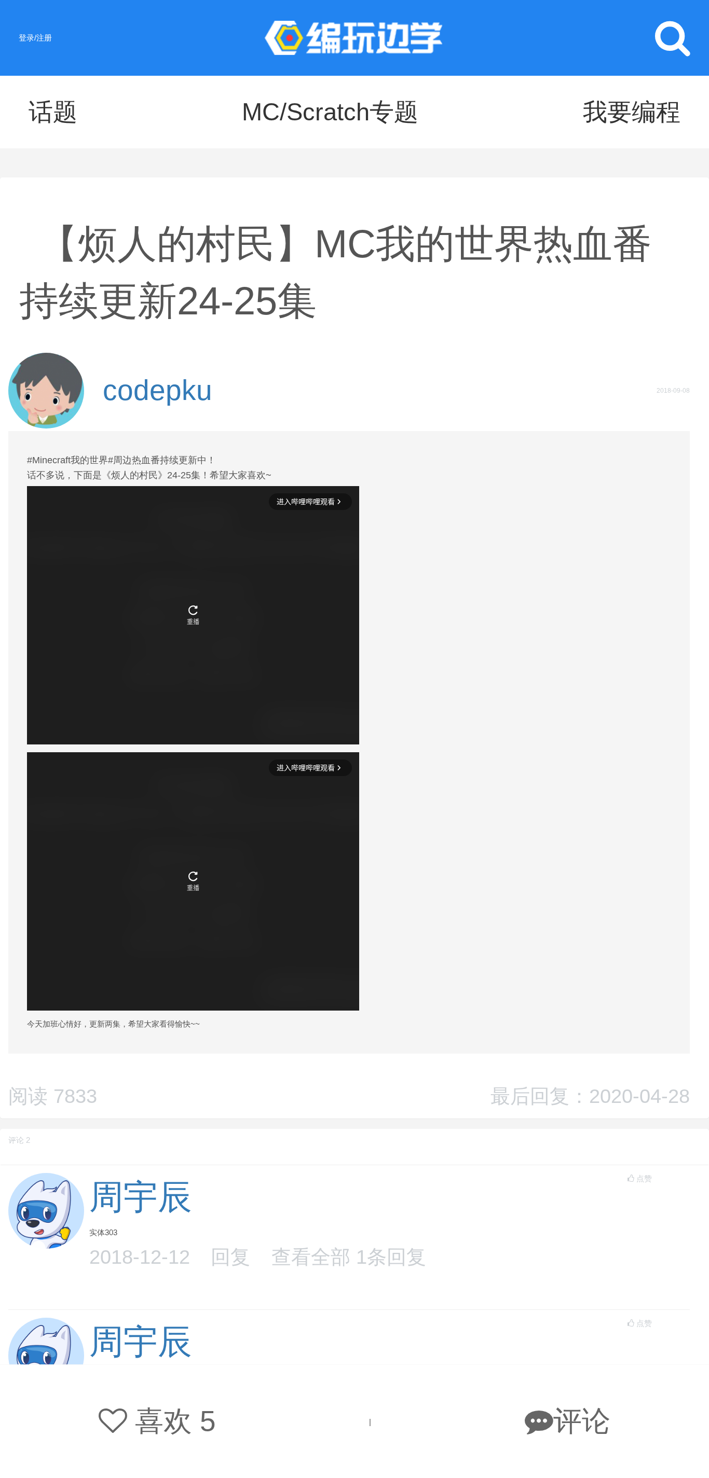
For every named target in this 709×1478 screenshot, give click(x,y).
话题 (53, 112)
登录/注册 (35, 37)
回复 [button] (230, 1257)
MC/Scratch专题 (330, 112)
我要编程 (631, 112)
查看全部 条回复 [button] (348, 1257)
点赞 (644, 1178)
